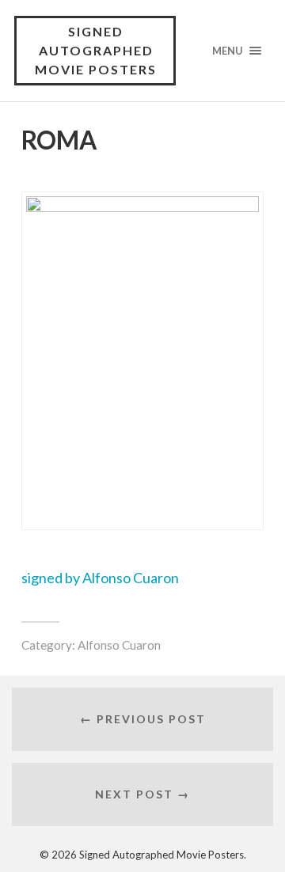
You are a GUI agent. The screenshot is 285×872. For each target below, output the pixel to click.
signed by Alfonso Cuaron (100, 577)
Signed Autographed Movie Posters (96, 50)
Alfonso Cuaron (119, 645)
